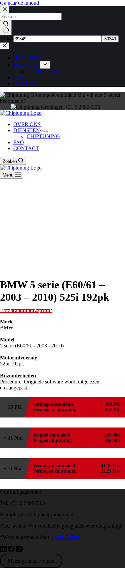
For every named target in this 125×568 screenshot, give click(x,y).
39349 (6, 38)
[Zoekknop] (6, 27)
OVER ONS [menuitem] (27, 57)
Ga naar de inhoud (19, 3)
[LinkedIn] (4, 550)
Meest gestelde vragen (31, 561)
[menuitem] (45, 65)
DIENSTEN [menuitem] (26, 65)
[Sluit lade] (4, 45)
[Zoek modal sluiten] (4, 9)
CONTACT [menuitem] (26, 83)
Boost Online (65, 537)
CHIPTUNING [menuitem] (43, 71)
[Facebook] (12, 550)
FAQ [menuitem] (18, 77)
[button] (26, 311)
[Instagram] (19, 550)
